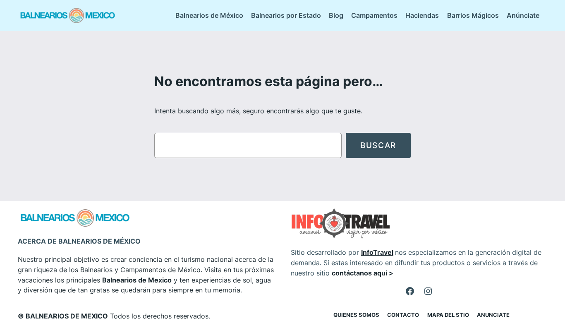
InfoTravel (377, 252)
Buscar (378, 145)
